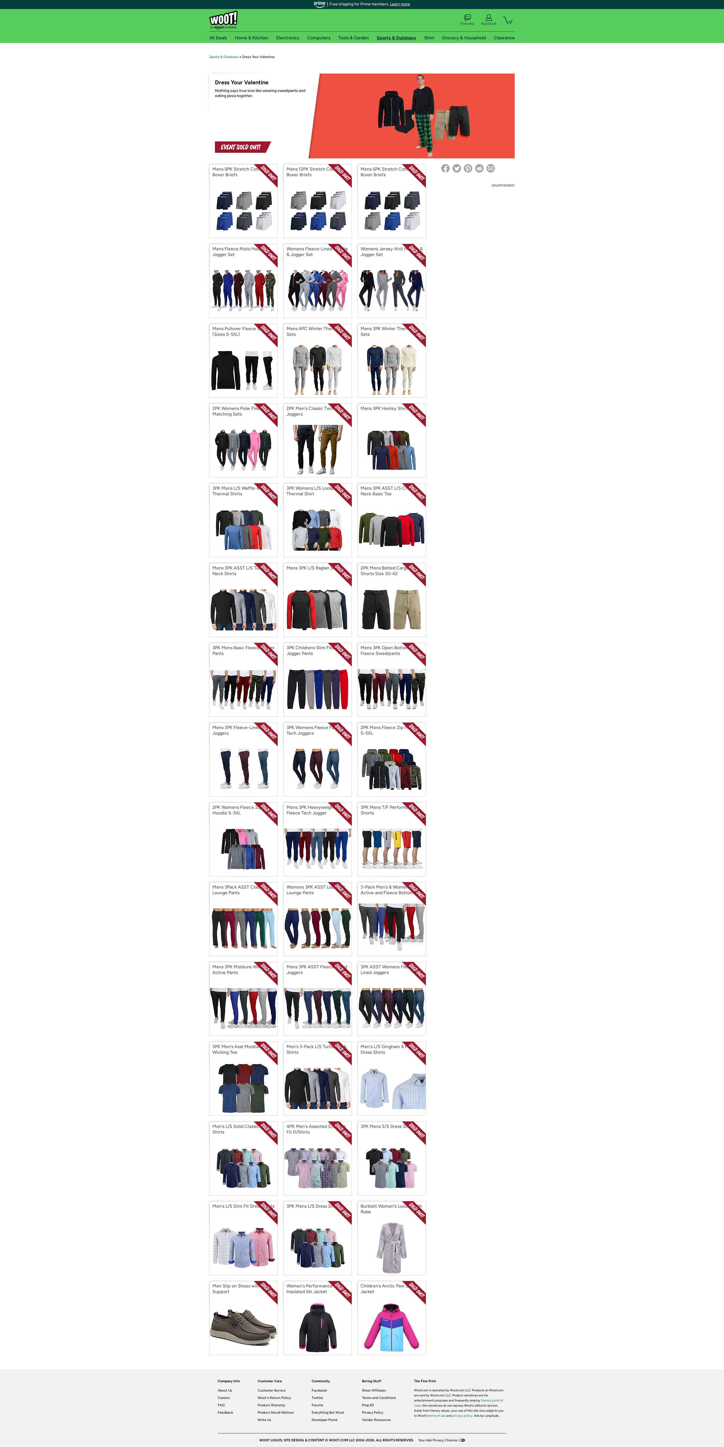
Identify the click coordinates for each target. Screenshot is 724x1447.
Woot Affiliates (374, 1390)
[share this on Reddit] (479, 168)
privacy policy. (462, 1416)
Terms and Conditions (379, 1398)
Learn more (400, 4)
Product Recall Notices (276, 1412)
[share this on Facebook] (445, 168)
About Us (225, 1390)
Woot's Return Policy (274, 1398)
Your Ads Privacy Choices (438, 1440)
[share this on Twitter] (457, 168)
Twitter (317, 1398)
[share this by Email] (490, 168)
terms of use (436, 1416)
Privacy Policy (372, 1412)
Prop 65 (368, 1405)
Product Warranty (271, 1405)
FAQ (221, 1405)
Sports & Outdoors (223, 57)
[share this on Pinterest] (468, 168)
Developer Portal (324, 1420)
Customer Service (272, 1390)
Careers (224, 1398)
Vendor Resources (376, 1420)
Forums (467, 23)
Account (488, 23)
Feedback (225, 1412)
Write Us (264, 1420)
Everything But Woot (328, 1412)
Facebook (319, 1390)
